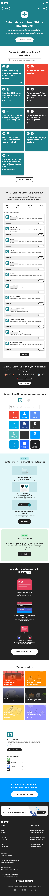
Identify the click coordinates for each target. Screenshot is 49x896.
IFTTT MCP (3, 835)
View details (8, 223)
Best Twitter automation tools (7, 858)
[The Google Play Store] (29, 881)
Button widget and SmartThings (37, 828)
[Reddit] (35, 890)
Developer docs (4, 846)
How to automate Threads (7, 872)
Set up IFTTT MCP (24, 383)
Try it (41, 223)
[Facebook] (15, 890)
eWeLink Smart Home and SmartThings (39, 842)
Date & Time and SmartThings (37, 839)
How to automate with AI (6, 855)
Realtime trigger (14, 218)
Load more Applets (24, 179)
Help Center (4, 837)
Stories (2, 830)
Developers (10, 886)
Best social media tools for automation (10, 876)
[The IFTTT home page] (4, 3)
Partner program (23, 886)
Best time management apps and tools (10, 860)
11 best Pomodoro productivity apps (9, 869)
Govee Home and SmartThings (37, 835)
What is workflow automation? (8, 862)
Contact (30, 886)
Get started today (24, 40)
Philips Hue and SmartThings (36, 844)
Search (2, 842)
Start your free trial (24, 652)
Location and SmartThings (36, 846)
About (39, 886)
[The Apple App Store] (20, 881)
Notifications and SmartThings (37, 830)
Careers (16, 886)
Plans (2, 844)
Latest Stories (5, 853)
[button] (47, 3)
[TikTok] (32, 890)
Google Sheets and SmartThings (37, 837)
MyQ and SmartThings (35, 849)
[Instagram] (22, 890)
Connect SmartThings (14, 749)
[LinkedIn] (18, 890)
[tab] (7, 206)
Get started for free (24, 794)
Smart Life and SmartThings (36, 832)
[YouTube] (25, 890)
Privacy (35, 886)
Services (3, 828)
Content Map (4, 839)
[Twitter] (28, 890)
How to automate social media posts (9, 874)
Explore (3, 825)
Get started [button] (24, 554)
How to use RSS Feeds (6, 865)
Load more (24, 354)
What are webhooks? (6, 867)
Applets (3, 832)
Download (9, 745)
